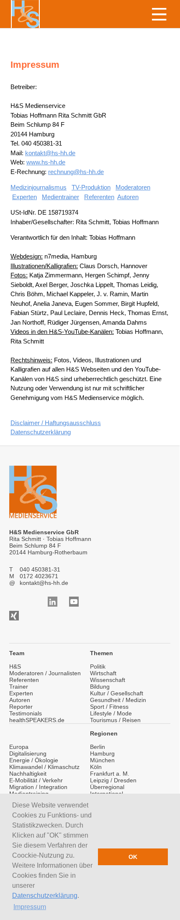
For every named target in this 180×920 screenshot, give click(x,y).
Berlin (97, 746)
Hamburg (102, 753)
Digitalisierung (27, 753)
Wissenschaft (107, 680)
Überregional (107, 787)
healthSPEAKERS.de (36, 720)
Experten (24, 196)
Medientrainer (60, 196)
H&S (15, 666)
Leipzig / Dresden (113, 780)
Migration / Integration (38, 787)
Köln (96, 767)
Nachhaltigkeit (27, 773)
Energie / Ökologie (33, 760)
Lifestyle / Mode (111, 713)
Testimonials (25, 713)
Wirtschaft (103, 673)
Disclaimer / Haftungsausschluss (55, 422)
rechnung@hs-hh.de (76, 171)
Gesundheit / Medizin (118, 700)
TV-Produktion (91, 187)
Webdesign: (26, 256)
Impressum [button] (29, 906)
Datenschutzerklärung (44, 895)
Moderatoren (133, 187)
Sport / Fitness (109, 706)
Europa (18, 746)
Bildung (100, 686)
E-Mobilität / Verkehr (36, 780)
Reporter (21, 706)
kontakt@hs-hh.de (50, 152)
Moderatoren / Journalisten (45, 673)
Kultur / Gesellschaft (116, 693)
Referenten (99, 196)
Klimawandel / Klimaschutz (44, 767)
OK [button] (133, 856)
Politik (97, 666)
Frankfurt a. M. (109, 773)
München (102, 760)
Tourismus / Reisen (115, 720)
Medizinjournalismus (38, 187)
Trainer (18, 686)
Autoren (128, 196)
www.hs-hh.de (45, 162)
